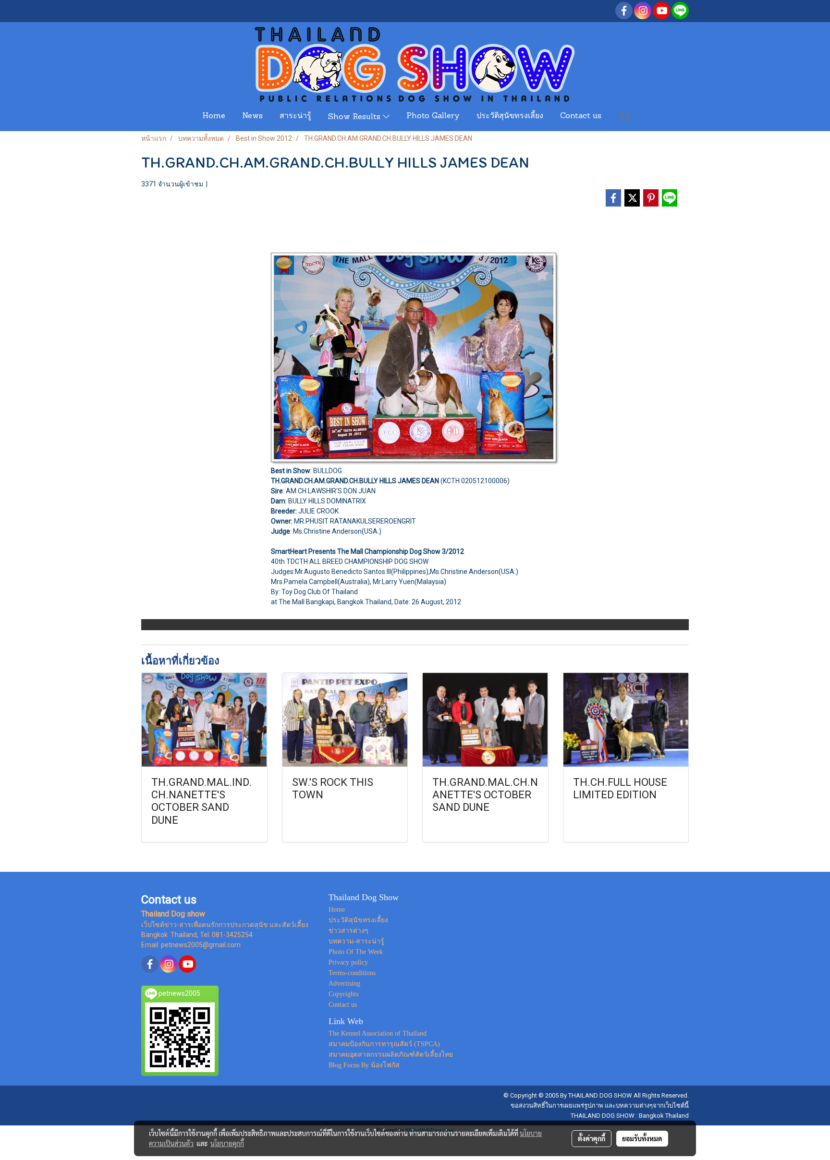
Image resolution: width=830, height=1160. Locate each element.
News (252, 116)
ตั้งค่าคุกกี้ (591, 1138)
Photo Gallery (433, 116)
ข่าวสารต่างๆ (348, 930)
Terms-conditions (352, 973)
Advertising (344, 983)
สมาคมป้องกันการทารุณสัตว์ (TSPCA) (384, 1044)
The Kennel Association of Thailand (378, 1033)
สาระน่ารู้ (295, 116)
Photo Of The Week (356, 951)
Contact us (580, 116)
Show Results (355, 117)
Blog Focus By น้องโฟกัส (364, 1065)
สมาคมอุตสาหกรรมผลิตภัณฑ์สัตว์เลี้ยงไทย (391, 1054)
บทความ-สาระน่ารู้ (356, 941)
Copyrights (343, 994)
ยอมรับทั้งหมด (642, 1138)
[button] (625, 116)
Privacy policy (348, 962)
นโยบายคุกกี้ (227, 1143)
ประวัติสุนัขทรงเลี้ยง (509, 116)
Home (213, 116)
